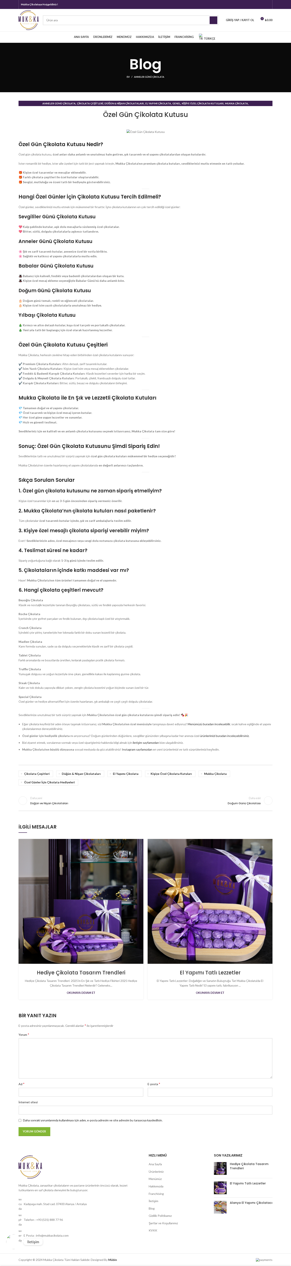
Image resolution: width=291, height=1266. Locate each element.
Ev (128, 76)
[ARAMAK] (213, 20)
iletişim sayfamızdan (146, 742)
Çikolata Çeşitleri (90, 103)
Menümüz (155, 1179)
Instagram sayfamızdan (137, 749)
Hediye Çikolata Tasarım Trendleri (81, 972)
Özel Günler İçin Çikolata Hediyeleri (49, 782)
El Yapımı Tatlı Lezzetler (210, 972)
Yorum (24, 1034)
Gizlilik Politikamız (160, 1215)
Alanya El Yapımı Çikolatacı (251, 1203)
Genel (176, 103)
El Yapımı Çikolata (158, 103)
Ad (21, 1084)
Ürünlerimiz (156, 1171)
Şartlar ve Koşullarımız (163, 1223)
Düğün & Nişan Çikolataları (124, 103)
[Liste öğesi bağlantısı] (80, 1204)
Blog (152, 1208)
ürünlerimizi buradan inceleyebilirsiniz (224, 736)
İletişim (153, 1201)
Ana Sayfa (155, 1164)
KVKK (153, 1230)
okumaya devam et (81, 992)
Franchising (156, 1194)
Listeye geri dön (145, 800)
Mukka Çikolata (236, 103)
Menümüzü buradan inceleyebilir (209, 724)
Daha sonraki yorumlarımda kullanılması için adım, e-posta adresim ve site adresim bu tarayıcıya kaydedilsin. (93, 1120)
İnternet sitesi (28, 1102)
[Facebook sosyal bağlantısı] (256, 4)
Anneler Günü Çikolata (149, 76)
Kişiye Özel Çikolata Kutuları (203, 103)
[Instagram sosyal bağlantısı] (262, 4)
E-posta (154, 1084)
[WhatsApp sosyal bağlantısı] (267, 4)
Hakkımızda (156, 1186)
